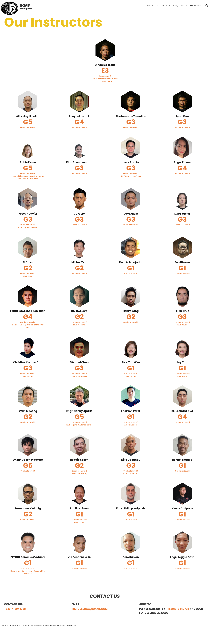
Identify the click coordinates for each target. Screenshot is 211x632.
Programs (179, 5)
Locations (196, 5)
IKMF (25, 5)
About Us (162, 5)
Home (150, 5)
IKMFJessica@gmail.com (90, 609)
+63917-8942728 (15, 609)
